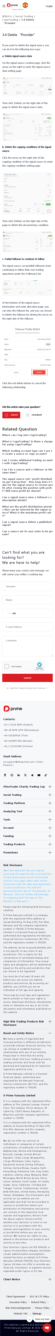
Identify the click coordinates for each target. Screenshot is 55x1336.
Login (49, 6)
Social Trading (24, 16)
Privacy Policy (42, 1307)
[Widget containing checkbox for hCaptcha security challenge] (23, 666)
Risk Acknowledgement (18, 1307)
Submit (27, 677)
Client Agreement (15, 1296)
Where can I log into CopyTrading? (24, 435)
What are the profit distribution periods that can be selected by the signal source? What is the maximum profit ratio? (27, 511)
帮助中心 (7, 16)
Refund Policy (38, 1302)
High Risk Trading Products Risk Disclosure (27, 688)
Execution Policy (18, 1302)
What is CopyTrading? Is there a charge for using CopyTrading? (27, 443)
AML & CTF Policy (39, 1296)
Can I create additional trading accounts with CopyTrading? (27, 462)
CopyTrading (10, 19)
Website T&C (21, 1313)
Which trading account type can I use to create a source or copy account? (27, 452)
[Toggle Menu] (4, 6)
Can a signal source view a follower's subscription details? (27, 499)
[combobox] (9, 613)
